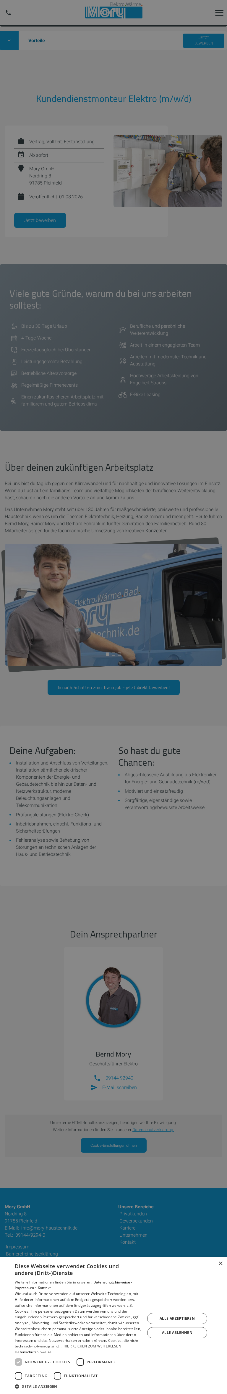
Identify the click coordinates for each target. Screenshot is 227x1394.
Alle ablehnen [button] (177, 1332)
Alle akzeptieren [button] (177, 1318)
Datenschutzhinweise (33, 1352)
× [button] (220, 1263)
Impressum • (26, 1287)
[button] (78, 1386)
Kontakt (44, 1287)
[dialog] (113, 1325)
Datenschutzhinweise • (113, 1282)
